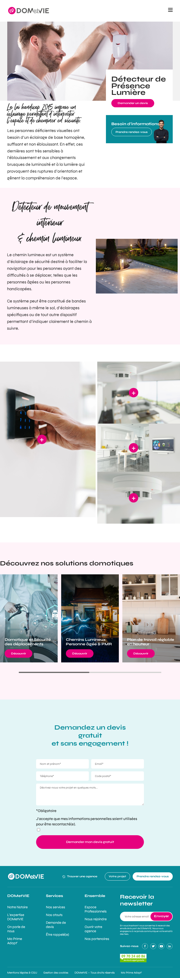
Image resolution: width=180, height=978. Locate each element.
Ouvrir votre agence (93, 929)
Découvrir (18, 653)
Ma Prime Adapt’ (14, 941)
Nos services (55, 907)
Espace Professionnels (96, 909)
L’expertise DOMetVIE (15, 917)
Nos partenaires (97, 939)
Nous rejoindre (96, 919)
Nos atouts (54, 915)
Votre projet (117, 876)
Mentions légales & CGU (22, 972)
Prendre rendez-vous (132, 132)
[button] (170, 11)
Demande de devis (56, 924)
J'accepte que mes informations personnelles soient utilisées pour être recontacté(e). (86, 821)
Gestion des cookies (55, 972)
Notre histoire (17, 907)
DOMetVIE (18, 895)
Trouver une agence (81, 876)
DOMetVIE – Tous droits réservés (95, 972)
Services (54, 895)
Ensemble (95, 895)
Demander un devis (133, 103)
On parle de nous (16, 929)
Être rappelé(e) (57, 934)
